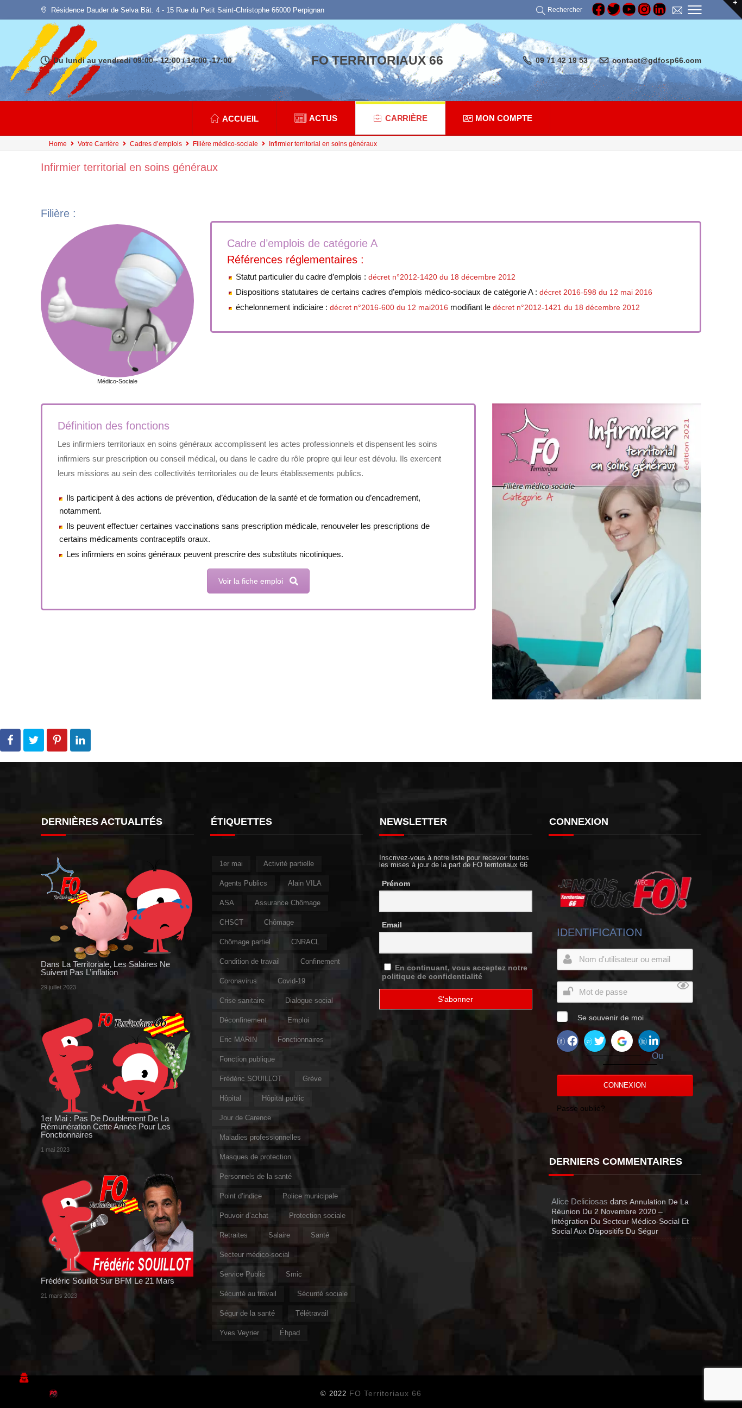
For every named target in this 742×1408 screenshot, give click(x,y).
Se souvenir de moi (610, 1017)
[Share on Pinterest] (57, 740)
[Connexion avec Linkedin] (649, 1040)
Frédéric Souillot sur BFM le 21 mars (107, 1280)
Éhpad (290, 1333)
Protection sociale (317, 1215)
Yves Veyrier (239, 1333)
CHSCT (231, 922)
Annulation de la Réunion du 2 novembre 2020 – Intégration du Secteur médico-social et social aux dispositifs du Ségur (620, 1216)
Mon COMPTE (503, 118)
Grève (312, 1079)
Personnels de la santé (255, 1176)
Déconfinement (243, 1020)
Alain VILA (305, 883)
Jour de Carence (245, 1118)
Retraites (233, 1235)
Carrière (406, 118)
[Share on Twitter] (33, 740)
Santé (320, 1235)
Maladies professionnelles (260, 1137)
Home (58, 144)
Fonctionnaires (301, 1040)
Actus (323, 118)
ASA (226, 903)
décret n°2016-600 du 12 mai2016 (389, 307)
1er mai (231, 864)
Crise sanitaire (242, 1000)
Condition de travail (249, 961)
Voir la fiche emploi (250, 581)
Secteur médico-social (254, 1255)
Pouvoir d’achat (243, 1215)
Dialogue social (309, 1000)
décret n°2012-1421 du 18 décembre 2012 (566, 307)
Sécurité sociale (322, 1294)
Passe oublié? (581, 1108)
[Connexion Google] (622, 1040)
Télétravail (311, 1313)
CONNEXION (624, 1085)
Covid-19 (291, 981)
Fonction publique (247, 1059)
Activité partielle (288, 864)
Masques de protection (255, 1157)
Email (392, 924)
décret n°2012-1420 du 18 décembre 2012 (441, 277)
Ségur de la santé (247, 1313)
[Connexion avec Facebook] (567, 1040)
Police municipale (310, 1196)
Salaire (279, 1235)
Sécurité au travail (247, 1294)
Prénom (396, 883)
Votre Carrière (98, 144)
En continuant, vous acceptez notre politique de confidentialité (454, 972)
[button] (561, 9)
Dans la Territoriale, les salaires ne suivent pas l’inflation (105, 968)
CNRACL (305, 942)
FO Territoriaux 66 (385, 1393)
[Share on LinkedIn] (80, 740)
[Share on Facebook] (10, 740)
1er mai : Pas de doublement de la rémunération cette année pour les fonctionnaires (106, 1126)
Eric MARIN (238, 1040)
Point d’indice (240, 1196)
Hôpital (230, 1098)
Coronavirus (238, 981)
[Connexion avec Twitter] (595, 1040)
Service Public (242, 1274)
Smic (294, 1274)
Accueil (240, 118)
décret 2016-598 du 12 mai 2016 (595, 292)
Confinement (320, 961)
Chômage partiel (245, 942)
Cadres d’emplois (156, 144)
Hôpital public (283, 1098)
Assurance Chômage (287, 903)
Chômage (279, 922)
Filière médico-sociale (225, 144)
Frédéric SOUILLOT (250, 1079)
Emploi (298, 1020)
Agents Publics (243, 883)
